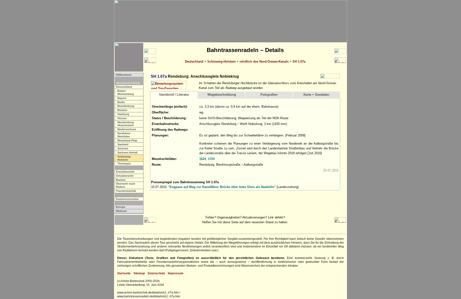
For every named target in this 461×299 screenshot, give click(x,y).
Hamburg (123, 114)
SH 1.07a (298, 61)
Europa (120, 206)
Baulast (121, 179)
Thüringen (124, 163)
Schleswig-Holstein (221, 61)
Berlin (121, 102)
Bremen (122, 110)
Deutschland (194, 61)
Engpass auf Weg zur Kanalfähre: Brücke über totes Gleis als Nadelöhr (222, 187)
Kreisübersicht (125, 171)
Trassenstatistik (126, 190)
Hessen (122, 118)
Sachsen (122, 148)
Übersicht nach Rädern (125, 185)
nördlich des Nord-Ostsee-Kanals (264, 61)
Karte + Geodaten (316, 94)
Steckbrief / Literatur (174, 94)
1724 (211, 159)
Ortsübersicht (124, 175)
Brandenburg (125, 106)
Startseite (124, 273)
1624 (202, 159)
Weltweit (121, 211)
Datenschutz (156, 273)
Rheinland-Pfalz (127, 140)
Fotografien (269, 94)
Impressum (175, 273)
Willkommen (124, 74)
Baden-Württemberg (125, 92)
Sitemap (139, 273)
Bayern (121, 98)
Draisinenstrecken (127, 199)
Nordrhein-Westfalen (124, 135)
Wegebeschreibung (221, 94)
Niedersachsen (126, 129)
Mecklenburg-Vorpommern (126, 124)
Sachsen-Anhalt (127, 152)
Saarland (122, 144)
